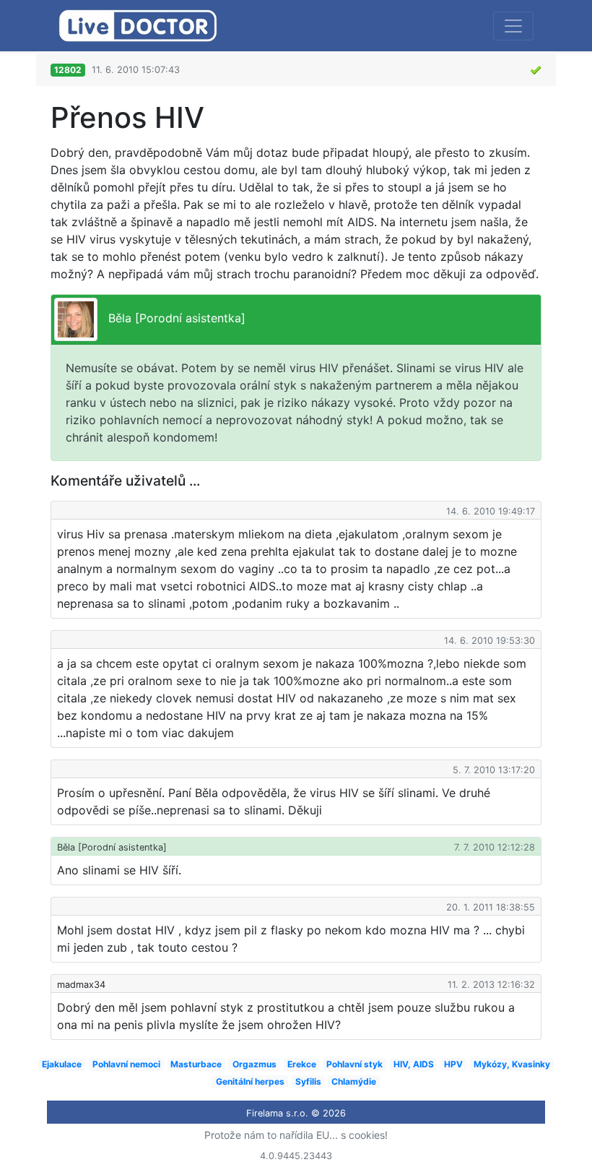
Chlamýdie (353, 1081)
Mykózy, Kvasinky (512, 1064)
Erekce (301, 1064)
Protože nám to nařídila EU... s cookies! (296, 1135)
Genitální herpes (250, 1081)
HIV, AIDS (413, 1064)
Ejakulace (62, 1064)
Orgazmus (254, 1064)
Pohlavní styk (354, 1064)
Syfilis (308, 1081)
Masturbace (196, 1064)
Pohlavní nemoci (126, 1064)
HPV (453, 1064)
